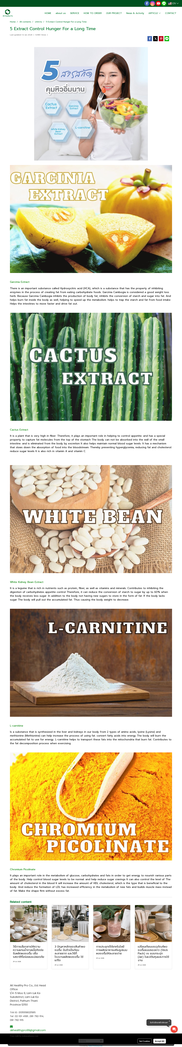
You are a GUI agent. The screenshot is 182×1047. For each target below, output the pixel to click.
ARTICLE (153, 13)
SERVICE (74, 13)
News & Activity (135, 13)
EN (174, 3)
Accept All (159, 1041)
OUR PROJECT (114, 13)
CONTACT (170, 13)
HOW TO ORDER (93, 13)
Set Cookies (144, 1041)
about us (61, 13)
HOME (48, 13)
